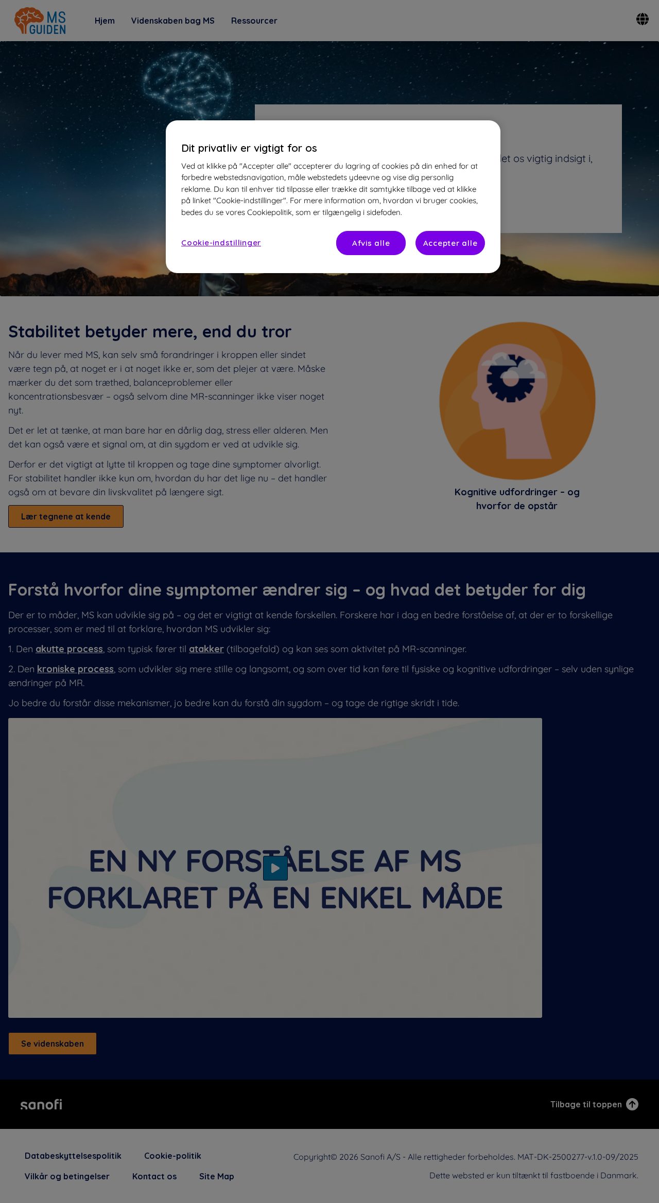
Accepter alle (450, 243)
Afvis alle (371, 243)
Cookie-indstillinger (221, 242)
